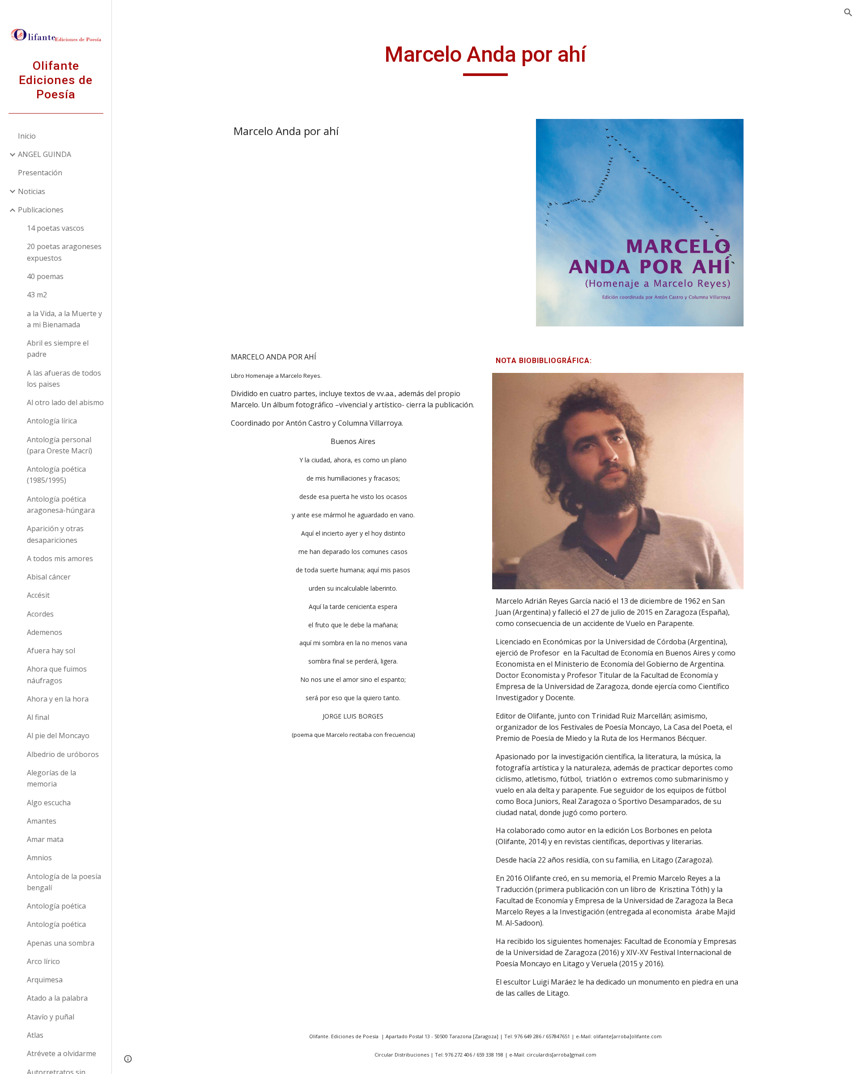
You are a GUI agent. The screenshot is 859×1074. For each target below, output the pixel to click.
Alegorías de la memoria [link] (51, 778)
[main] (485, 59)
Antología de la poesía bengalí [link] (64, 881)
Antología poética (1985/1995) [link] (56, 474)
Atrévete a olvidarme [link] (61, 1053)
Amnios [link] (39, 858)
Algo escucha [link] (49, 803)
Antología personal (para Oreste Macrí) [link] (59, 445)
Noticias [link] (31, 191)
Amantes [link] (41, 821)
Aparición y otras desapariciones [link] (55, 534)
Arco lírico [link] (43, 961)
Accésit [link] (38, 595)
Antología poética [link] (56, 906)
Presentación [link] (40, 173)
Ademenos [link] (44, 632)
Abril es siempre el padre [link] (58, 348)
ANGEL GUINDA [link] (44, 154)
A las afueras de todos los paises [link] (64, 378)
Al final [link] (38, 717)
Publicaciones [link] (41, 210)
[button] (848, 12)
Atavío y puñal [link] (50, 1017)
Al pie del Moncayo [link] (58, 735)
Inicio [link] (27, 136)
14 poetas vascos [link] (55, 228)
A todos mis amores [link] (60, 558)
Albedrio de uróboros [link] (63, 754)
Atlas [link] (35, 1035)
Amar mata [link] (45, 839)
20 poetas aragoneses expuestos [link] (64, 251)
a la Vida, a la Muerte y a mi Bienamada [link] (64, 319)
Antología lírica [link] (52, 421)
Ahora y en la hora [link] (58, 699)
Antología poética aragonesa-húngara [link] (61, 504)
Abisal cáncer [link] (49, 577)
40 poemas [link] (45, 276)
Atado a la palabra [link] (57, 998)
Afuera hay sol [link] (51, 650)
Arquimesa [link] (45, 980)
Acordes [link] (40, 614)
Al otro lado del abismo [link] (65, 402)
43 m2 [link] (37, 295)
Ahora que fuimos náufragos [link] (57, 674)
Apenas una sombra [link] (60, 943)
